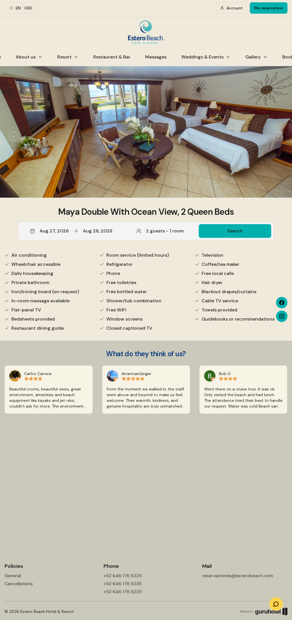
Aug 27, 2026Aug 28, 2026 (76, 231)
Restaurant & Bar (111, 57)
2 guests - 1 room (165, 231)
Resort (64, 57)
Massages (156, 57)
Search (235, 231)
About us (26, 57)
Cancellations (19, 584)
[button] (146, 231)
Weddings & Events (202, 57)
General (13, 576)
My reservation (268, 8)
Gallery (253, 57)
